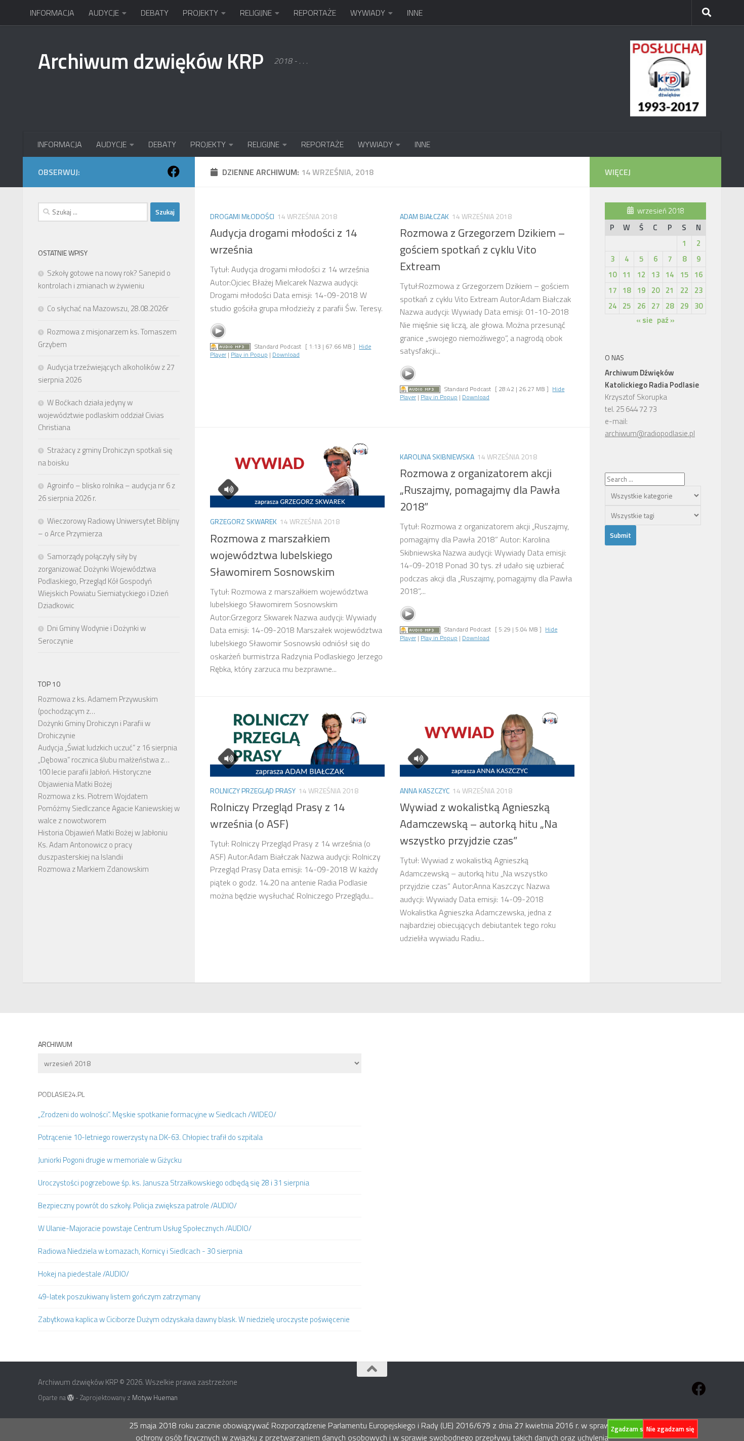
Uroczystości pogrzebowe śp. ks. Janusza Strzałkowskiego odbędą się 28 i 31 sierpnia (173, 1183)
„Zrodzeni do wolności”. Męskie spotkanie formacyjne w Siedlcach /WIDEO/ (157, 1114)
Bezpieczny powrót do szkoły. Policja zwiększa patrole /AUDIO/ (137, 1205)
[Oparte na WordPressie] (70, 1397)
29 (684, 306)
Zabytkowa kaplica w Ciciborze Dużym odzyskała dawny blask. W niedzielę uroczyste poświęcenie (194, 1319)
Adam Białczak (424, 216)
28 (670, 306)
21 (670, 290)
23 (698, 290)
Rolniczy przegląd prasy (253, 790)
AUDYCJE (104, 13)
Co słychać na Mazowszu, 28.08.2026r (108, 308)
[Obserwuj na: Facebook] (174, 171)
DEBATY (155, 13)
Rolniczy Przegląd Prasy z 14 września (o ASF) (277, 815)
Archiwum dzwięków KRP (151, 61)
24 (612, 306)
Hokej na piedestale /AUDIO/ (83, 1274)
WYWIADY (367, 13)
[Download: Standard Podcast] (230, 346)
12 (641, 274)
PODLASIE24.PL (61, 1094)
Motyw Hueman (155, 1397)
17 (612, 290)
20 (655, 290)
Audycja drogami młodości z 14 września (283, 241)
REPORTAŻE (315, 13)
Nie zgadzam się (670, 1429)
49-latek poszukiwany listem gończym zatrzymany (119, 1296)
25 (627, 306)
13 (655, 274)
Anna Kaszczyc (424, 790)
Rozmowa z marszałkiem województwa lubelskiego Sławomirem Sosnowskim (272, 555)
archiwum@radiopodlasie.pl (650, 433)
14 (670, 274)
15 (684, 274)
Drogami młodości (242, 216)
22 (684, 290)
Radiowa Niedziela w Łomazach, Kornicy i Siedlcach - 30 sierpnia (140, 1251)
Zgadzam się (629, 1429)
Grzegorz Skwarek (243, 521)
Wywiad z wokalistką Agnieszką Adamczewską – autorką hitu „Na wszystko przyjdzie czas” (478, 823)
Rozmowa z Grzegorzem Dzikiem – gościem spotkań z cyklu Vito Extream (482, 249)
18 (627, 290)
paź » (666, 320)
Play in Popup (249, 354)
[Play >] (218, 331)
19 (641, 290)
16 (698, 274)
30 (698, 306)
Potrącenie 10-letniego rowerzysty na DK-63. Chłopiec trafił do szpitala (150, 1137)
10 (612, 274)
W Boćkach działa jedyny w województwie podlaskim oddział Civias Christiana (101, 415)
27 (655, 306)
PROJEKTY (200, 13)
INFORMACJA (52, 13)
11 (627, 274)
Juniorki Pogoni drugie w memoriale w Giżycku (110, 1160)
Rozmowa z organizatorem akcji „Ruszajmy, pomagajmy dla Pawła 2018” (480, 489)
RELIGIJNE (256, 13)
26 (641, 306)
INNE (415, 13)
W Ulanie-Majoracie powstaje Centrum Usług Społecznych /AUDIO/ (145, 1228)
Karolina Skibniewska (437, 456)
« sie (644, 320)
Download (286, 354)
